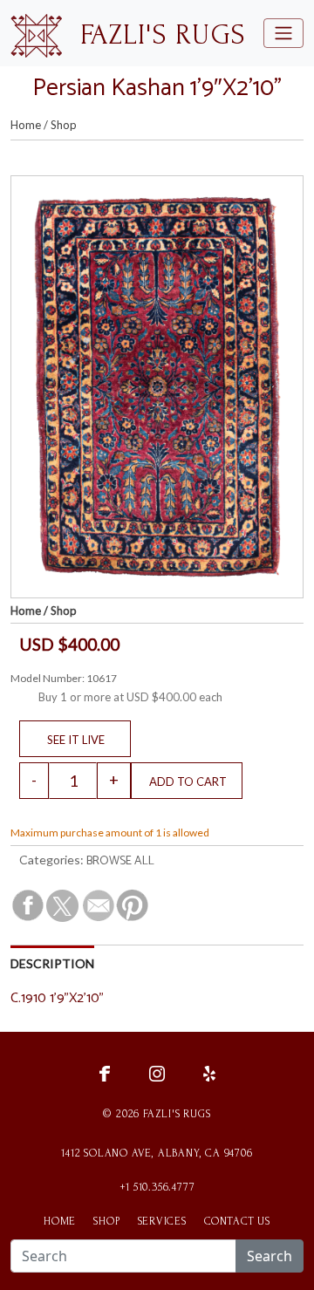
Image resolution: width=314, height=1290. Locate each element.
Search (269, 1256)
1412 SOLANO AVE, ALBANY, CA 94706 (156, 1153)
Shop (64, 125)
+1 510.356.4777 (157, 1187)
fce (104, 1072)
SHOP (106, 1221)
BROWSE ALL (120, 861)
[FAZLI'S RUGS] (36, 34)
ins (157, 1072)
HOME (60, 1221)
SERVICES (162, 1221)
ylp (209, 1072)
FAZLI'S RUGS (162, 35)
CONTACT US (237, 1221)
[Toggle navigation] (283, 33)
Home (25, 125)
